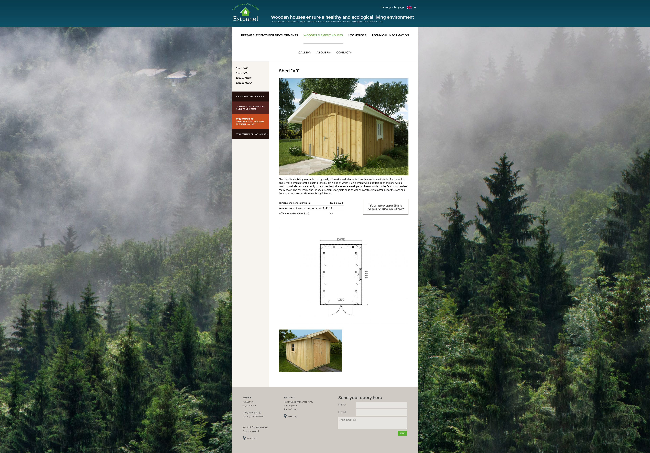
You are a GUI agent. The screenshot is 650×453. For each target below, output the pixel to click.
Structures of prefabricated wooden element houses (250, 122)
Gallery (304, 52)
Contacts (344, 52)
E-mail (342, 412)
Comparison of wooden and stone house (250, 107)
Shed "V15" (242, 73)
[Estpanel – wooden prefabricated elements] (245, 12)
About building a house (250, 96)
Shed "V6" (242, 68)
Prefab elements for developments (269, 35)
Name (341, 404)
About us (324, 52)
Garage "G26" (244, 82)
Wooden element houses (323, 35)
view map (252, 438)
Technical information (390, 35)
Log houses (357, 35)
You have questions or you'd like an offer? (386, 207)
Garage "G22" (244, 78)
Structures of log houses (252, 134)
